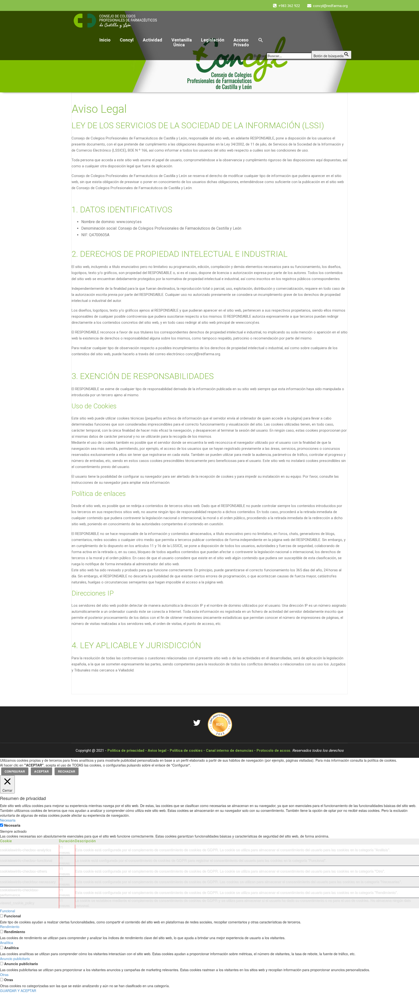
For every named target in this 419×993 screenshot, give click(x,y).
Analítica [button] (6, 942)
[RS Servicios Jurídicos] (220, 724)
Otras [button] (4, 974)
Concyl (127, 39)
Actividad (152, 39)
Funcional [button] (7, 910)
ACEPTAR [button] (41, 771)
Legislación (212, 39)
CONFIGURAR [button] (15, 771)
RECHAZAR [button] (66, 771)
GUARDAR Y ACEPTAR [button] (18, 990)
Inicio (105, 39)
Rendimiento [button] (9, 926)
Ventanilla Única (181, 42)
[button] (302, 40)
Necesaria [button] (8, 820)
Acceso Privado (241, 42)
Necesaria (12, 825)
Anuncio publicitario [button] (15, 958)
